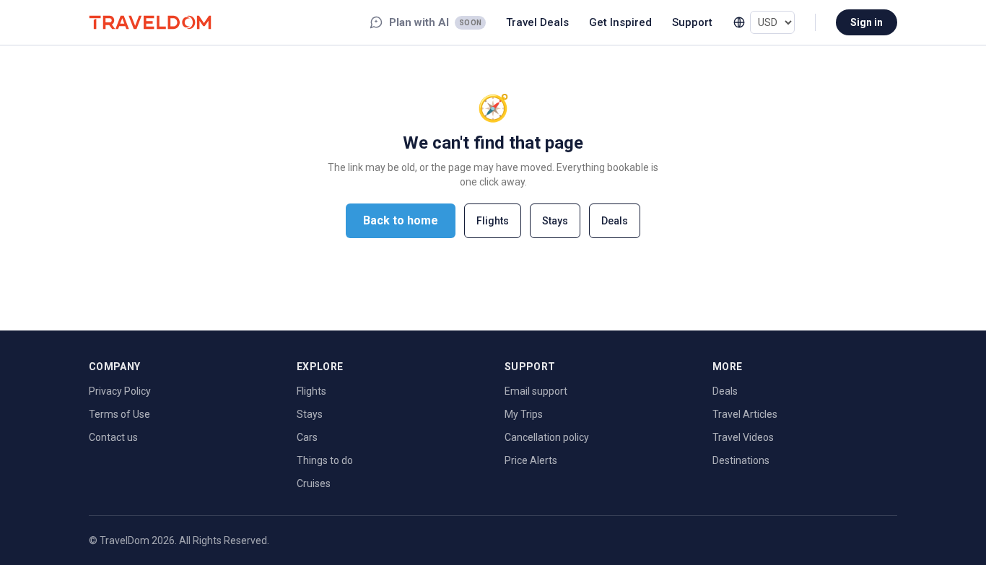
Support (692, 22)
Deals (614, 221)
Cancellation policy (547, 437)
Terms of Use (119, 414)
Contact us (113, 437)
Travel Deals (537, 22)
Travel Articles (744, 414)
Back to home (400, 220)
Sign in (866, 22)
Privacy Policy (120, 391)
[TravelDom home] (150, 22)
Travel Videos (743, 437)
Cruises (314, 483)
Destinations (740, 460)
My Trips (524, 414)
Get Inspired (620, 22)
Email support (536, 391)
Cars (307, 437)
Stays (555, 221)
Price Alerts (531, 460)
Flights (492, 221)
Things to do (325, 460)
